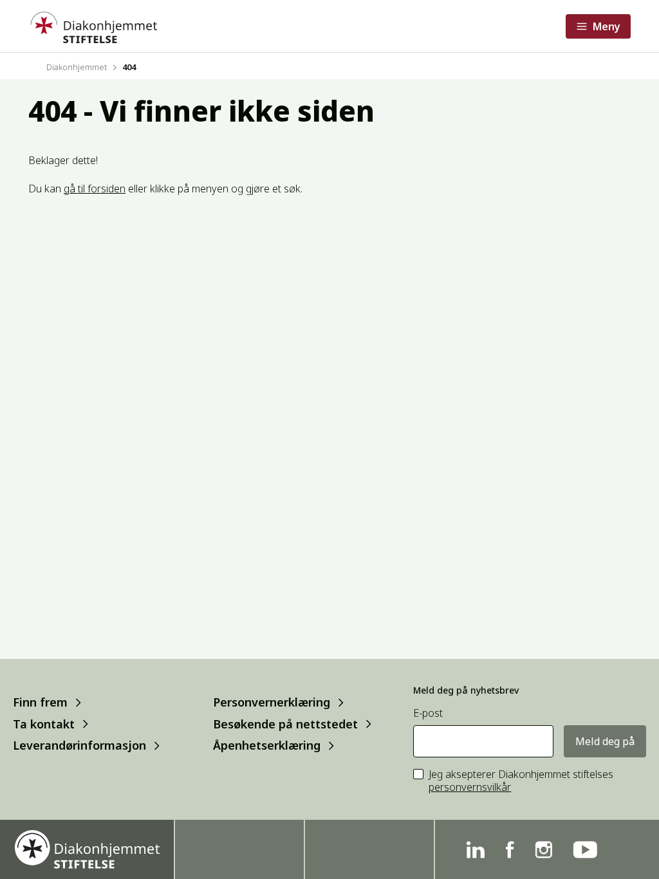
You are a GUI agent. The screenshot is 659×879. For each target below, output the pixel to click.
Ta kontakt (44, 723)
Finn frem (40, 702)
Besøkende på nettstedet (285, 723)
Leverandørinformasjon (79, 745)
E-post (428, 713)
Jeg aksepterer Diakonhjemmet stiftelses (521, 781)
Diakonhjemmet (76, 67)
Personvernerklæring (271, 702)
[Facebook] (509, 849)
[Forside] (92, 26)
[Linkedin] (475, 849)
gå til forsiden (94, 188)
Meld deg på (605, 741)
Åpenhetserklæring (266, 745)
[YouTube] (585, 849)
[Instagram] (543, 849)
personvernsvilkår (470, 787)
